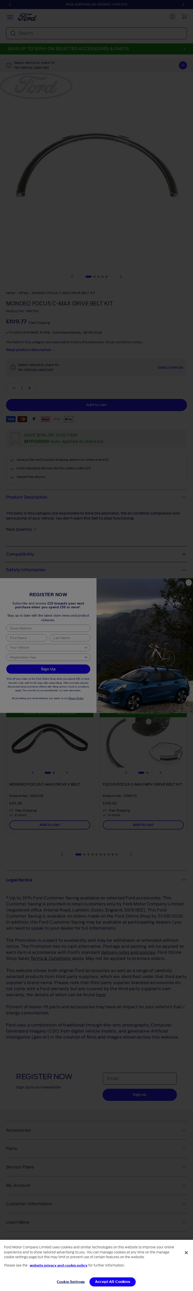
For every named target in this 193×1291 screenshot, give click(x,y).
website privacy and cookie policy (58, 1265)
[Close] (186, 1252)
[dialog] (96, 1265)
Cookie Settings (71, 1281)
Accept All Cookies (112, 1281)
